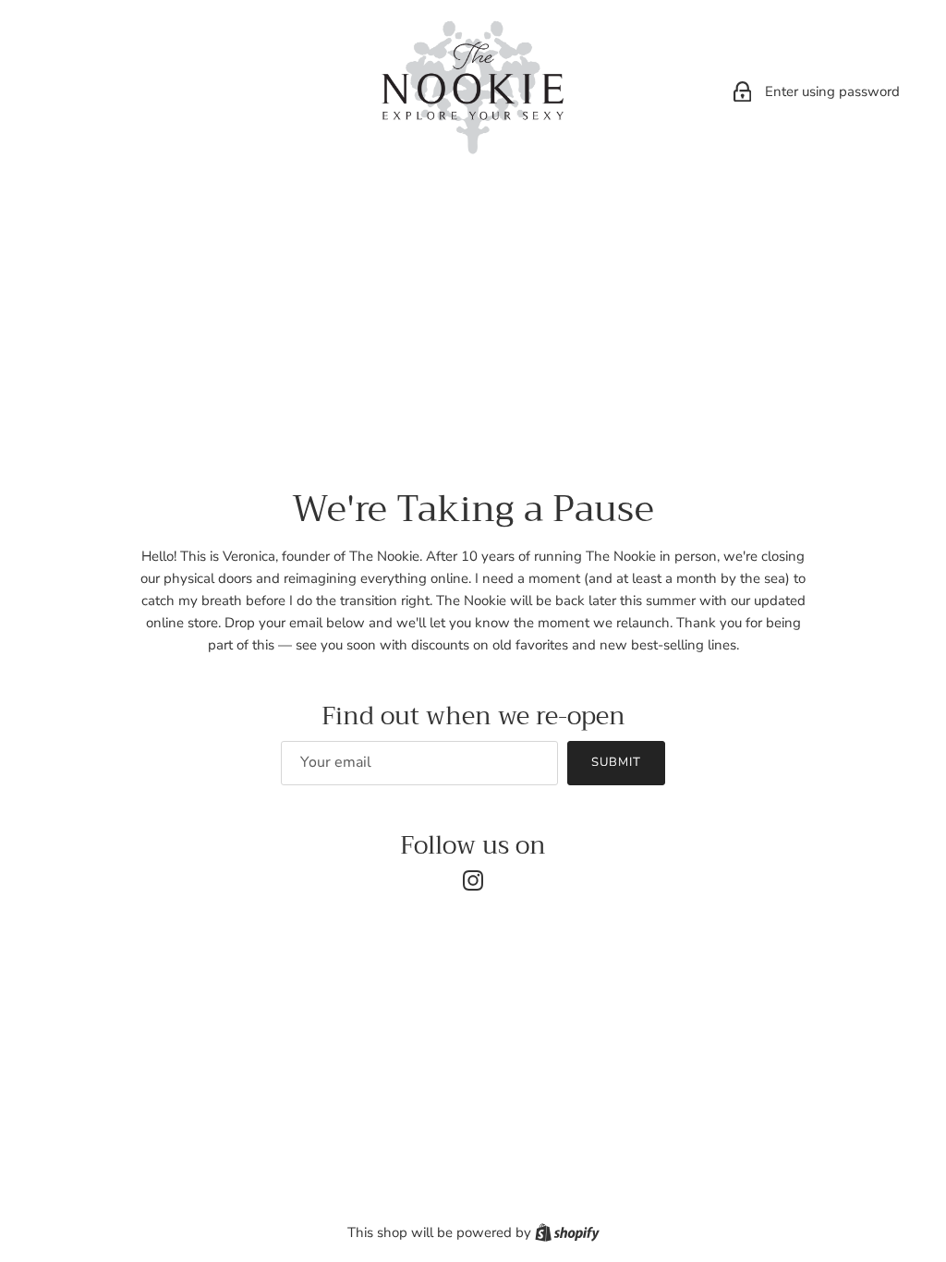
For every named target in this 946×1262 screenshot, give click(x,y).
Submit (616, 762)
